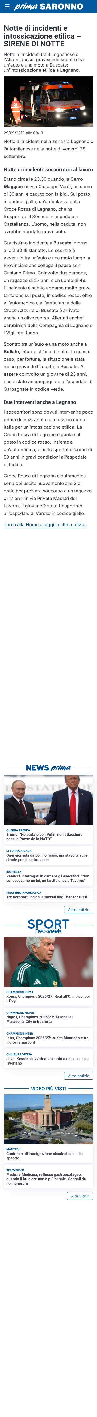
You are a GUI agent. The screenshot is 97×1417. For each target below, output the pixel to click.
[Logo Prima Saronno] (48, 7)
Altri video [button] (80, 1196)
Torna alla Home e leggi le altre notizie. (45, 524)
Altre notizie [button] (78, 909)
